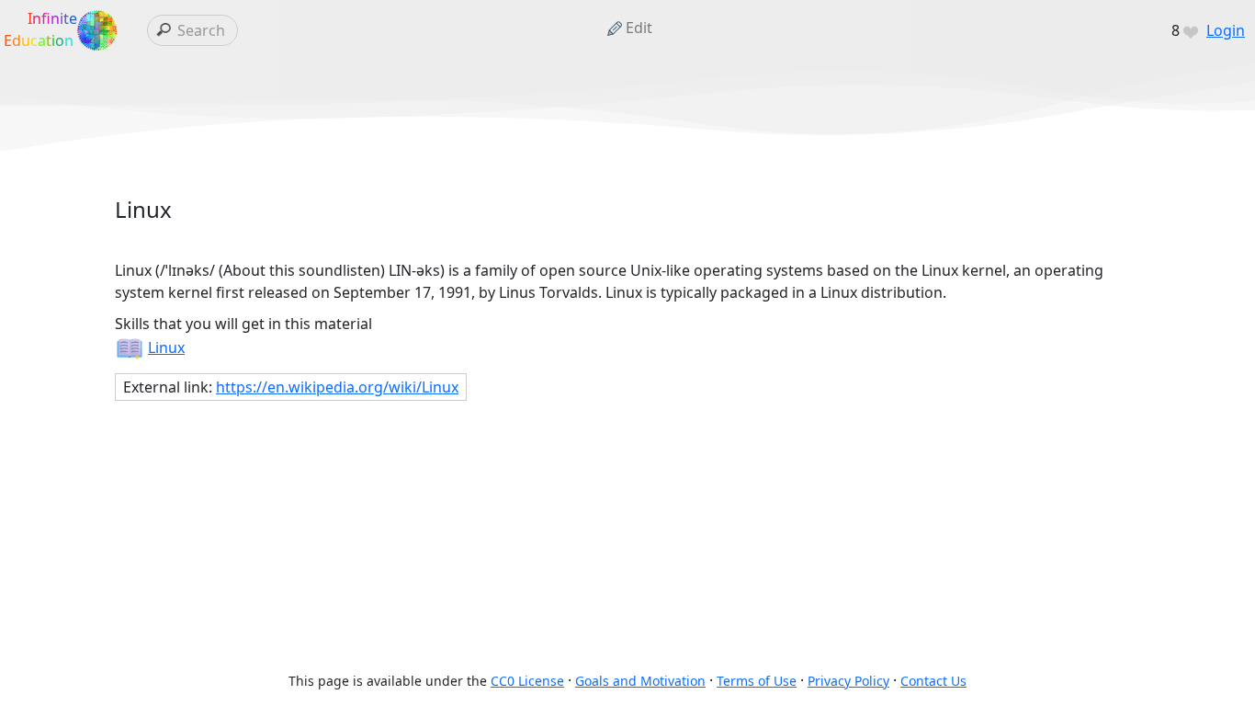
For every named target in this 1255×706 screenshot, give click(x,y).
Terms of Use (757, 680)
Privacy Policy (848, 680)
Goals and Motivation (640, 680)
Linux (166, 347)
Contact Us (933, 680)
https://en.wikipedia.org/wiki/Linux (337, 387)
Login (1225, 30)
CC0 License (527, 680)
